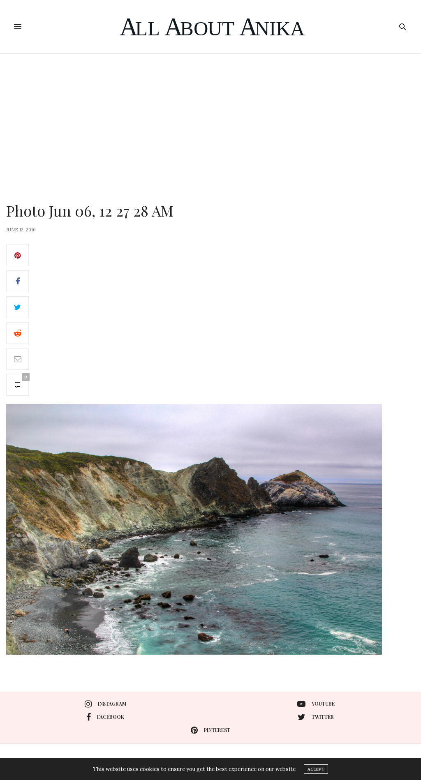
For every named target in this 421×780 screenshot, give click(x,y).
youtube (323, 703)
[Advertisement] (210, 115)
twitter (323, 716)
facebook (110, 716)
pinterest (217, 730)
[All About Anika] (211, 26)
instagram (112, 703)
